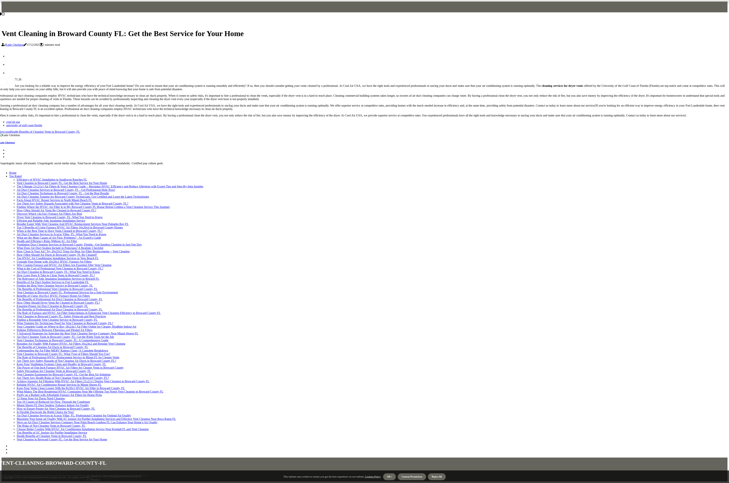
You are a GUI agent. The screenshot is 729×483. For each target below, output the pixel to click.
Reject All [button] (437, 476)
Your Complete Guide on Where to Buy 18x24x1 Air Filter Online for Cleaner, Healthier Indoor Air (76, 326)
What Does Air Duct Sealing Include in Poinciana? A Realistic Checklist (60, 248)
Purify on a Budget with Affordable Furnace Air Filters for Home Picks (59, 395)
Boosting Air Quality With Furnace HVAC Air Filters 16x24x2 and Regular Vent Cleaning (71, 343)
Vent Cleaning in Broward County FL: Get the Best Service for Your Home (62, 183)
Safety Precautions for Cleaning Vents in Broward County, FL (54, 371)
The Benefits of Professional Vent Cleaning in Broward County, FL (57, 289)
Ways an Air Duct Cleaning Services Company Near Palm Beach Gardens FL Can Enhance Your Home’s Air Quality (87, 422)
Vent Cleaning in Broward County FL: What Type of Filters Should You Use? (63, 354)
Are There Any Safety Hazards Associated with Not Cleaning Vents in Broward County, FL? (72, 203)
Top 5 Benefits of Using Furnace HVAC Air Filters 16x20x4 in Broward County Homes (70, 227)
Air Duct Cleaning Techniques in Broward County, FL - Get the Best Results (63, 193)
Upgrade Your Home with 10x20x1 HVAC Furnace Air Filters (54, 261)
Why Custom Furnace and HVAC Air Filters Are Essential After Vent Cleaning (64, 265)
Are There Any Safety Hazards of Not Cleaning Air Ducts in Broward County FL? (66, 360)
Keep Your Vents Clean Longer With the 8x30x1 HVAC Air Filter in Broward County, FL (71, 388)
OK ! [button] (389, 476)
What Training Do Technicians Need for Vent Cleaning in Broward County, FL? (65, 323)
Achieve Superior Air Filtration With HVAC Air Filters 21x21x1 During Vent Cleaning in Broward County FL (83, 381)
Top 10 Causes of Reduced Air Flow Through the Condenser (53, 401)
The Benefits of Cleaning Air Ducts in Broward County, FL (52, 347)
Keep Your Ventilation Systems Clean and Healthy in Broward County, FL (61, 364)
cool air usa (13, 121)
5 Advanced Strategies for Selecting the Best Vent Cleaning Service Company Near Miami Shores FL (77, 333)
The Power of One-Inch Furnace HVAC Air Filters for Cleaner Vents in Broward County (70, 367)
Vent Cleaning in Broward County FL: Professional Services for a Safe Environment (67, 292)
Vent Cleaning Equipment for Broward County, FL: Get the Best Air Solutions (64, 374)
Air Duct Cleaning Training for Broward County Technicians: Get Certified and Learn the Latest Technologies (83, 196)
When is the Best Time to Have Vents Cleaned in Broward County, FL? (60, 230)
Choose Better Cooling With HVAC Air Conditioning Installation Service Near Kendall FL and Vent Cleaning (83, 429)
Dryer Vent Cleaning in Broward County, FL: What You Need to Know (60, 217)
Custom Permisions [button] (412, 476)
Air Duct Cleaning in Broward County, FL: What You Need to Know (58, 272)
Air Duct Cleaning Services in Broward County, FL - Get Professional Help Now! (66, 189)
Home (13, 172)
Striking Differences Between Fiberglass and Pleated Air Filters (54, 330)
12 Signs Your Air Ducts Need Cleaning (41, 398)
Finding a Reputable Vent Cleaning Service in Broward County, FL (57, 319)
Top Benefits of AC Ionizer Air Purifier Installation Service (52, 432)
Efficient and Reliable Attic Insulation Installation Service (51, 220)
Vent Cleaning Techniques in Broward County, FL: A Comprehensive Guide (62, 340)
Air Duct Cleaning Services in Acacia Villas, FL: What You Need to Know (62, 234)
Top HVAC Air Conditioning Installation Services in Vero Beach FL (58, 258)
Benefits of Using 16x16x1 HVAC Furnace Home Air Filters (53, 295)
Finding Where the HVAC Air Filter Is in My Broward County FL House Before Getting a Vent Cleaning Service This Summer (93, 207)
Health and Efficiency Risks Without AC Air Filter (47, 241)
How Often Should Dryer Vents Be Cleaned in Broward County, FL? (58, 302)
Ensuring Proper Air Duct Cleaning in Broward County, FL (52, 306)
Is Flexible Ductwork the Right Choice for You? (45, 412)
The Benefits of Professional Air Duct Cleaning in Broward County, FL (60, 299)
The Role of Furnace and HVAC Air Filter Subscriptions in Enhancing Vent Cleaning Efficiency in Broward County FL (89, 313)
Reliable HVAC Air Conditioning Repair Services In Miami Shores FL (59, 384)
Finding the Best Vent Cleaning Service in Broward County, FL (55, 285)
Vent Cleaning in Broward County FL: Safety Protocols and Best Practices (61, 316)
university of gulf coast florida (24, 125)
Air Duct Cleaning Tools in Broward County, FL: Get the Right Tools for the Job (65, 336)
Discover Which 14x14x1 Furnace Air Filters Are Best (49, 213)
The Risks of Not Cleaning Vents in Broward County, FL (51, 425)
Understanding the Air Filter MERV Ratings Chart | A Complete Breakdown (62, 350)
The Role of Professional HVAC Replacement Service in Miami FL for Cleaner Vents (68, 357)
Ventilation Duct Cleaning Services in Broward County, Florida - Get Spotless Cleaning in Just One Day (79, 244)
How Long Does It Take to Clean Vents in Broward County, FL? (56, 275)
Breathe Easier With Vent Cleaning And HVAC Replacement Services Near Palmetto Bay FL (73, 224)
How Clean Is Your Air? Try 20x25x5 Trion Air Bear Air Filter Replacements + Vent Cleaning (73, 251)
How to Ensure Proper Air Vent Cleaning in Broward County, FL (56, 408)
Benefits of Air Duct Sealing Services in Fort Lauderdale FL (53, 282)
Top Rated (15, 176)
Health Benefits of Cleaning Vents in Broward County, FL (52, 436)
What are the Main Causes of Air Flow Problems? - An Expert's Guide (59, 237)
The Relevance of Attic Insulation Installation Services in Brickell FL (58, 278)
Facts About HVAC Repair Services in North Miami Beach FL (54, 200)
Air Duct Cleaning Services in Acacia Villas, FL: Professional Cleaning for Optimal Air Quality (74, 415)
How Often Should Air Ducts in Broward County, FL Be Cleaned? (57, 254)
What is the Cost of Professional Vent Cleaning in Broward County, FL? (60, 268)
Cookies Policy (372, 476)
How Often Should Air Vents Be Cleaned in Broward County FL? (56, 210)
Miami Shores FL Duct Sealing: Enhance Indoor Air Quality (53, 405)
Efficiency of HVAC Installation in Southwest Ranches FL (52, 179)
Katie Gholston (14, 44)
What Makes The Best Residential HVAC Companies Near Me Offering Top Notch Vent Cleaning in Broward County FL (90, 391)
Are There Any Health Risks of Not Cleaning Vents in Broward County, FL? (63, 377)
